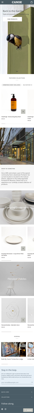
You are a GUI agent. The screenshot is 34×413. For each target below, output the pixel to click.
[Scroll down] (17, 71)
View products (12, 19)
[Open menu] (4, 2)
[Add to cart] (23, 111)
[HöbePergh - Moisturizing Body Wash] (13, 102)
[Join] (31, 382)
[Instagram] (5, 409)
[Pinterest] (2, 409)
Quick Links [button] (5, 392)
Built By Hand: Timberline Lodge (12, 359)
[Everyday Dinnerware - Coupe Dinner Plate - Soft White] (13, 239)
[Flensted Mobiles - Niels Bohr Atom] (13, 310)
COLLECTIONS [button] (5, 397)
